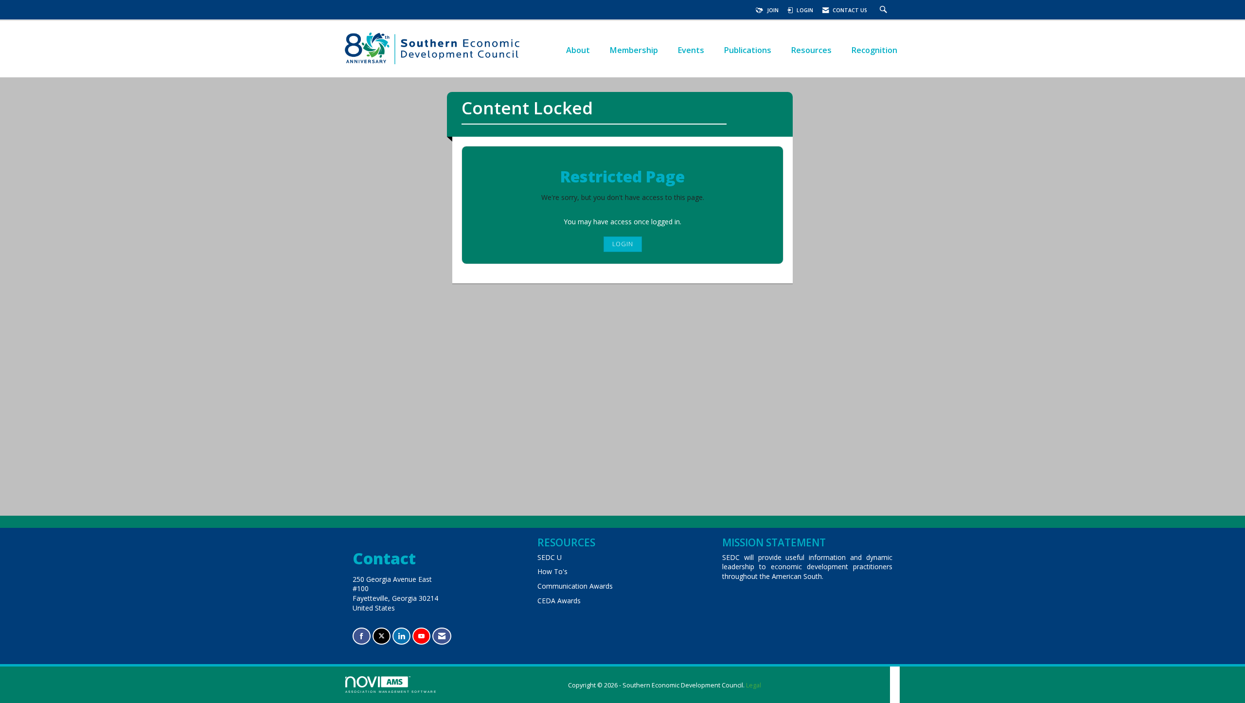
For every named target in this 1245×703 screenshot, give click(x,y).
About (578, 49)
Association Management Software (391, 691)
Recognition (874, 49)
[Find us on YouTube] (421, 636)
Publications (747, 49)
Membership (633, 49)
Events (690, 49)
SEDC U (549, 557)
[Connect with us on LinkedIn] (401, 636)
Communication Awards (575, 586)
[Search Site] (884, 10)
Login (622, 244)
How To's (552, 571)
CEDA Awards (559, 600)
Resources (811, 49)
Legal (753, 685)
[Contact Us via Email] (441, 636)
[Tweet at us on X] (382, 636)
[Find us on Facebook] (362, 636)
